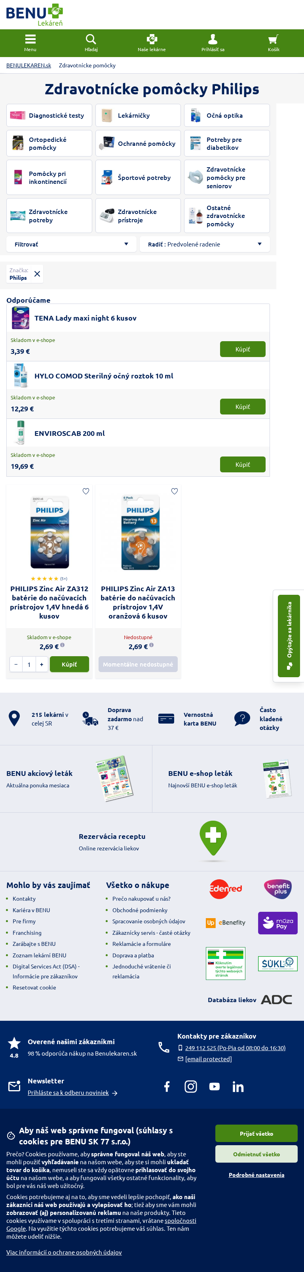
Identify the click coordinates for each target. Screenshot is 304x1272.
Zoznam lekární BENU (39, 955)
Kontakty (24, 898)
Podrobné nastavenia (257, 1174)
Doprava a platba (133, 955)
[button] (212, 43)
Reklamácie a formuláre (141, 943)
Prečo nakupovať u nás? (141, 898)
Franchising (27, 932)
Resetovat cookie (34, 987)
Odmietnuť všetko (256, 1153)
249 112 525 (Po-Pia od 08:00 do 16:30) (235, 1047)
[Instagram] (191, 1086)
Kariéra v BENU (31, 909)
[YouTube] (214, 1086)
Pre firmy (24, 920)
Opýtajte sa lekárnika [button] (289, 630)
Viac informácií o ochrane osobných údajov (64, 1252)
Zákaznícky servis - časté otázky (151, 932)
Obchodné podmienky (139, 909)
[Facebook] (167, 1086)
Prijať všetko (257, 1133)
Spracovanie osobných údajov (148, 920)
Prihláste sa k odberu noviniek (68, 1092)
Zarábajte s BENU (34, 943)
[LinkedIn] (238, 1086)
